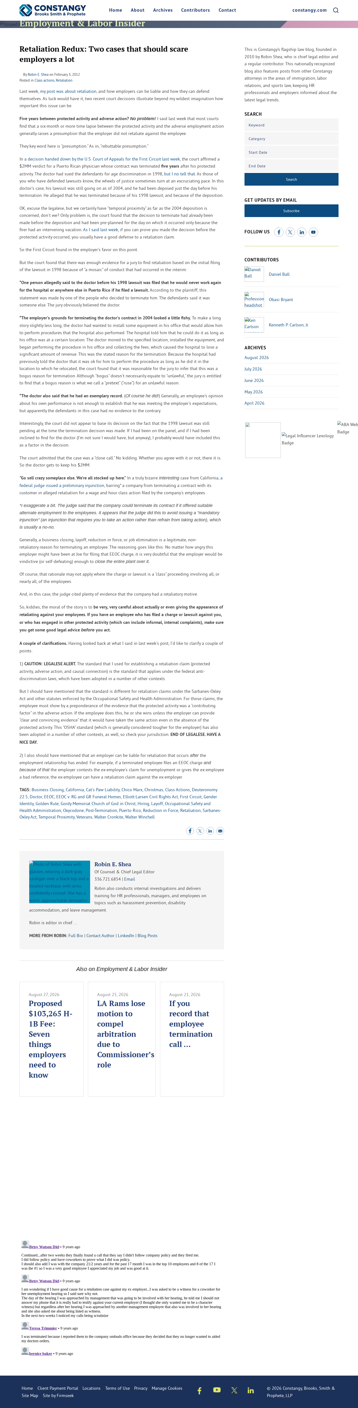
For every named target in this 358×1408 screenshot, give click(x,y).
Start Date (258, 152)
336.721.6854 (107, 879)
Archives (163, 10)
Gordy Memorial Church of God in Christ (98, 803)
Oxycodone (73, 810)
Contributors (195, 10)
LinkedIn (126, 935)
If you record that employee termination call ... (191, 1023)
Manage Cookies (167, 1388)
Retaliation (64, 80)
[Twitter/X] (290, 232)
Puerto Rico (130, 810)
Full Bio (75, 935)
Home (115, 10)
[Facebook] (278, 232)
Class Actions (177, 789)
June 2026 (254, 380)
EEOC (49, 796)
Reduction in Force (160, 810)
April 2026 (254, 403)
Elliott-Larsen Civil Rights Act (150, 796)
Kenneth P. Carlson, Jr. (289, 325)
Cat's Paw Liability (103, 789)
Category (257, 138)
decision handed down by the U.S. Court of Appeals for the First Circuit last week (104, 159)
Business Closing (48, 789)
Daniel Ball (279, 274)
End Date (257, 165)
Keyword (257, 125)
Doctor (36, 796)
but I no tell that (179, 174)
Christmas (153, 789)
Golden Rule (47, 803)
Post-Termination (101, 810)
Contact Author (100, 935)
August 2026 (257, 357)
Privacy (140, 1388)
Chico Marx (132, 789)
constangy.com (309, 10)
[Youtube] (217, 1391)
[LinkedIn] (301, 232)
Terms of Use (117, 1388)
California (75, 789)
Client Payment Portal (58, 1388)
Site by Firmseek (58, 1395)
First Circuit (191, 796)
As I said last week (100, 229)
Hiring (143, 803)
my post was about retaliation (68, 91)
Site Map (30, 1395)
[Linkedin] (251, 1391)
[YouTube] (313, 232)
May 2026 (254, 392)
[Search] (336, 10)
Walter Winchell (140, 817)
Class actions (44, 80)
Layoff (157, 803)
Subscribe (291, 210)
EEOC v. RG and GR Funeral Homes (88, 796)
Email (129, 879)
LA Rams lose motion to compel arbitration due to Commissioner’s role (125, 1034)
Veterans (84, 817)
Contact (227, 10)
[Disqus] (121, 1172)
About (138, 10)
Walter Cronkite (108, 817)
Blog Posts (148, 935)
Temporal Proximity (56, 817)
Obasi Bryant (281, 299)
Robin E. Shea (38, 74)
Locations (92, 1388)
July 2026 (253, 369)
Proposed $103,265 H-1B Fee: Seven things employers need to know (51, 1039)
